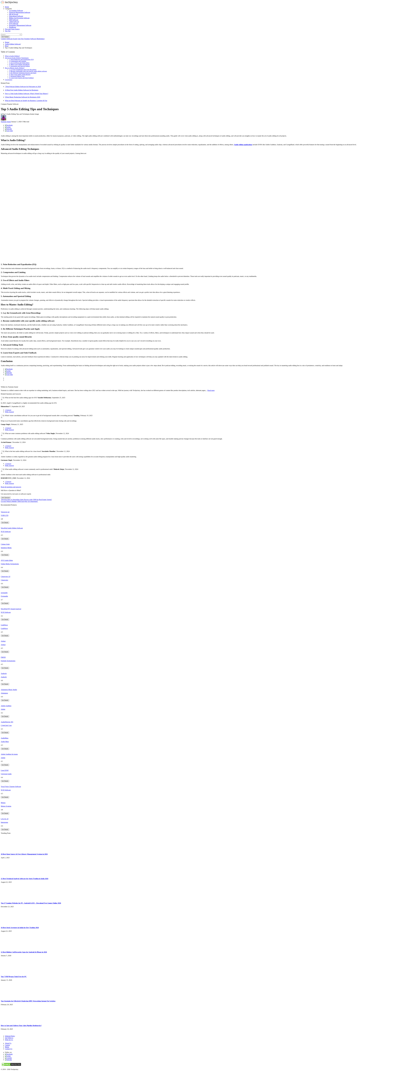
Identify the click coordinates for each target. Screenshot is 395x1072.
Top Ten (7, 31)
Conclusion (8, 79)
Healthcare (12, 27)
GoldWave (4, 625)
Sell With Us (9, 1038)
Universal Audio (6, 774)
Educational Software (16, 16)
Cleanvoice (4, 580)
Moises (3, 803)
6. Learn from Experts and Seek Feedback (21, 78)
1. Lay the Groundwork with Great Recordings (22, 69)
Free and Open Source (12, 29)
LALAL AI (4, 819)
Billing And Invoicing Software (19, 18)
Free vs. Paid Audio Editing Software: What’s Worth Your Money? (26, 93)
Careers (7, 1045)
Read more (211, 390)
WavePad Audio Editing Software (12, 528)
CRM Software (14, 22)
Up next (19, 501)
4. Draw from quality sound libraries (19, 74)
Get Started (5, 37)
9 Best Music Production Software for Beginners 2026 (22, 97)
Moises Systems (6, 806)
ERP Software (13, 20)
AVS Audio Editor (7, 560)
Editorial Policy (10, 1036)
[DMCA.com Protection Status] (11, 1066)
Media (7, 1047)
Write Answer (9, 412)
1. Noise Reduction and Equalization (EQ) (21, 59)
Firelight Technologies (8, 661)
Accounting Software (16, 10)
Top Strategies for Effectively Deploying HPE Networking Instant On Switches (28, 1001)
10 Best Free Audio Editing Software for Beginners (21, 90)
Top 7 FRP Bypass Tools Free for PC (14, 976)
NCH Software (6, 531)
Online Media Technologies (10, 564)
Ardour (3, 641)
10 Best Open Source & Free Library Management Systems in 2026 (24, 854)
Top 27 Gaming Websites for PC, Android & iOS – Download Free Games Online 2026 (31, 903)
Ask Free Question (24, 39)
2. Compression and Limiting (17, 61)
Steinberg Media (6, 548)
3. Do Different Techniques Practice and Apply (22, 73)
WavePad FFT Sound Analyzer (11, 609)
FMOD (3, 657)
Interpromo (4, 822)
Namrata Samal (6, 122)
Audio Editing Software (12, 44)
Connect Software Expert (9, 39)
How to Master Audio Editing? (14, 68)
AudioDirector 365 (7, 722)
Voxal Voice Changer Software (11, 786)
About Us (8, 1043)
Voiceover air (5, 512)
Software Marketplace (37, 39)
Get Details (5, 522)
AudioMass (4, 738)
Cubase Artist (5, 544)
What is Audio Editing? (12, 56)
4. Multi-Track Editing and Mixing (19, 64)
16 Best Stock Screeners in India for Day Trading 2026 (20, 927)
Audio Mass (5, 741)
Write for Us (9, 1040)
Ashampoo (4, 693)
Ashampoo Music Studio (9, 689)
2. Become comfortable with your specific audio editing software (28, 71)
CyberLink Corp (6, 725)
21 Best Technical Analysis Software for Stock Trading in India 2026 (24, 878)
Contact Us (8, 1049)
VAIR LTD (4, 515)
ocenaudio (4, 593)
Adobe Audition (6, 706)
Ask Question (6, 497)
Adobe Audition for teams (9, 754)
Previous (26, 499)
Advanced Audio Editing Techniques (17, 58)
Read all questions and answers (11, 487)
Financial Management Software (19, 12)
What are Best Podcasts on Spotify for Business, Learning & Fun (26, 100)
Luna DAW (5, 770)
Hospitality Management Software (20, 25)
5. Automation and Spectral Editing (19, 66)
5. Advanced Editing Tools (17, 76)
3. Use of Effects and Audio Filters (19, 63)
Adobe (3, 709)
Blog (6, 46)
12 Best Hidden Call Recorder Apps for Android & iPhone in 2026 (24, 952)
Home (7, 7)
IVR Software (13, 23)
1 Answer (8, 410)
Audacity (4, 673)
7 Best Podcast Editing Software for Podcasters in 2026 (23, 86)
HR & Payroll (13, 14)
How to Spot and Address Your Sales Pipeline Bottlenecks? (21, 1025)
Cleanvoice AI (5, 576)
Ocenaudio (4, 596)
